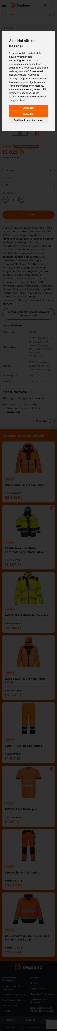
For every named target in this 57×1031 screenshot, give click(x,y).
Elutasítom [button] (28, 114)
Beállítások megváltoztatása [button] (28, 120)
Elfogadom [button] (28, 107)
